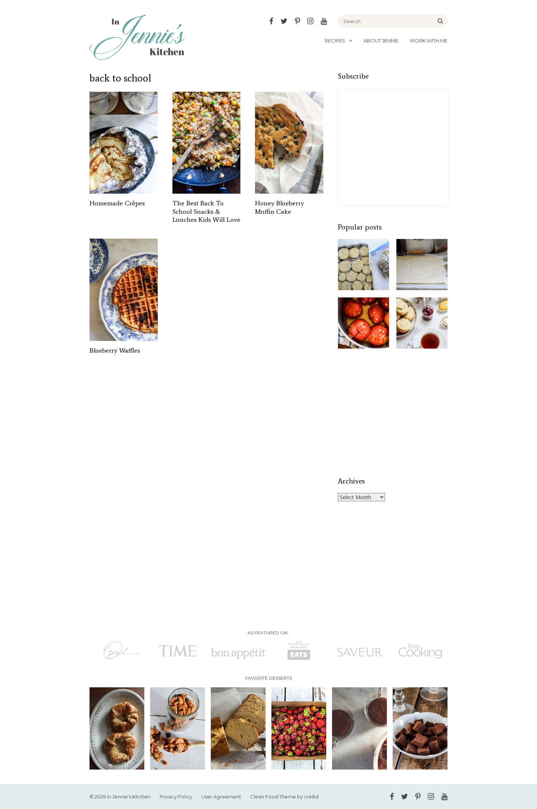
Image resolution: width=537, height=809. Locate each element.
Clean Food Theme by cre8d (284, 796)
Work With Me (429, 40)
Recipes (335, 40)
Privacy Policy (176, 796)
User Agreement (221, 796)
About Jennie (381, 40)
